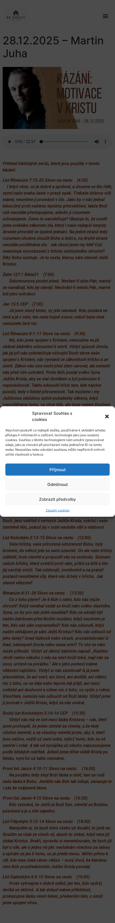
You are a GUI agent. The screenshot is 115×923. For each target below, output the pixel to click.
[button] (107, 416)
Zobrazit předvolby (57, 499)
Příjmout (57, 469)
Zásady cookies (58, 510)
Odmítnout (57, 484)
